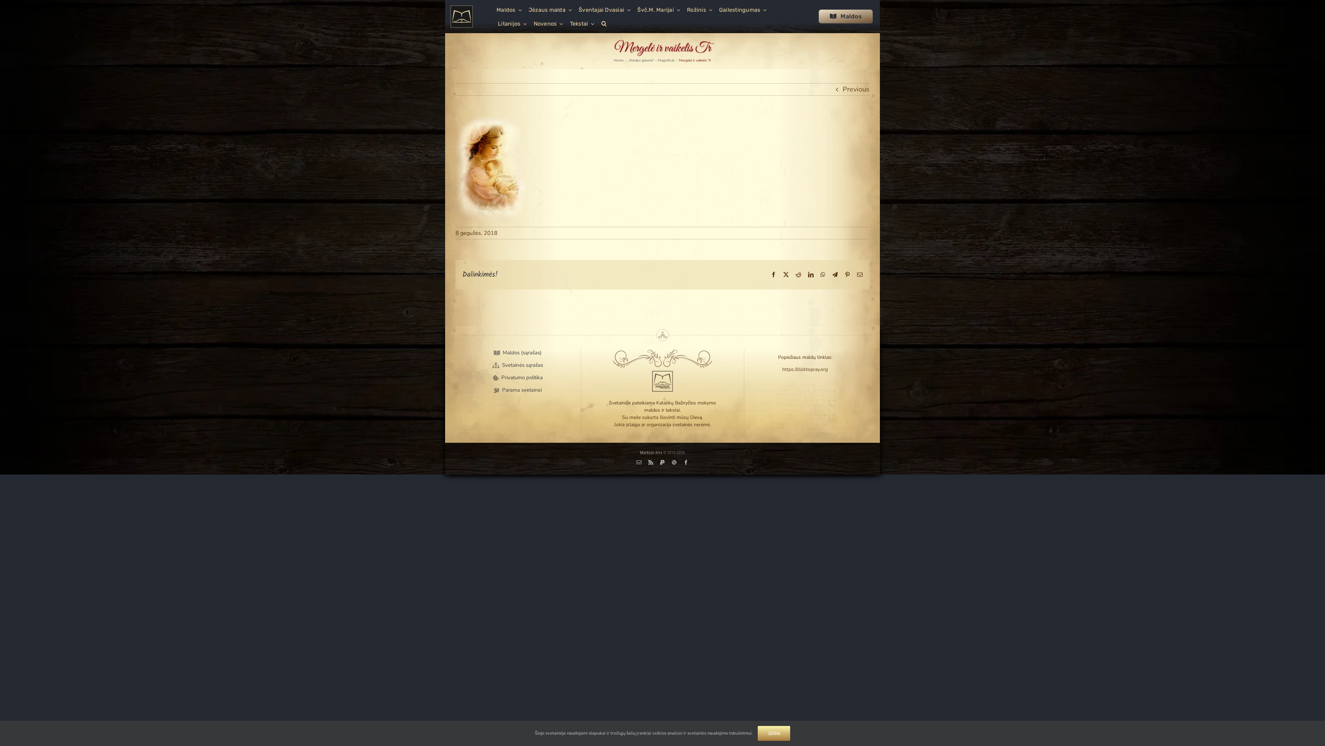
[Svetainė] (674, 462)
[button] (604, 23)
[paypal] (662, 462)
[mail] (639, 462)
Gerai (774, 733)
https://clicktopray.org (805, 369)
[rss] (650, 462)
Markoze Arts (651, 452)
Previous (856, 89)
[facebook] (686, 462)
